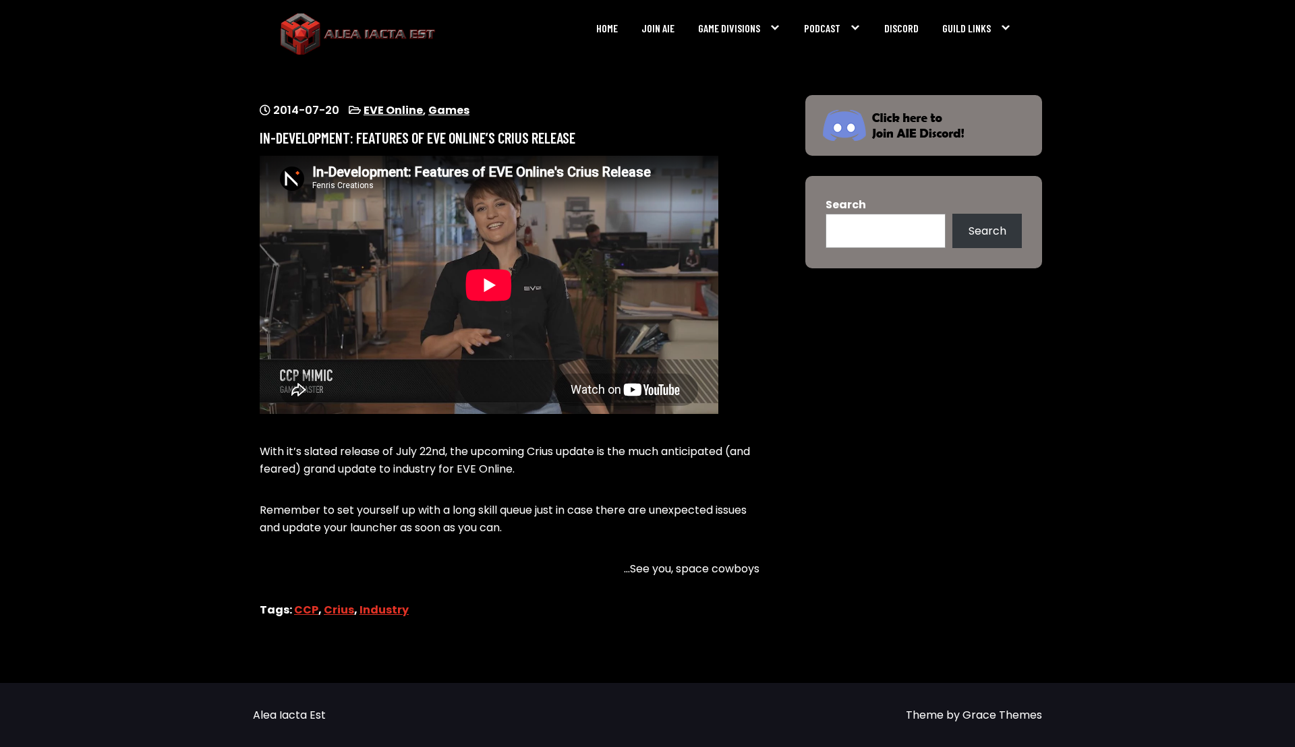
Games (448, 110)
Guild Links (966, 28)
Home (607, 28)
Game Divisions (729, 28)
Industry (384, 610)
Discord (901, 28)
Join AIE (657, 28)
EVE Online (393, 110)
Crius (339, 610)
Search (846, 204)
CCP (306, 610)
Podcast (822, 28)
